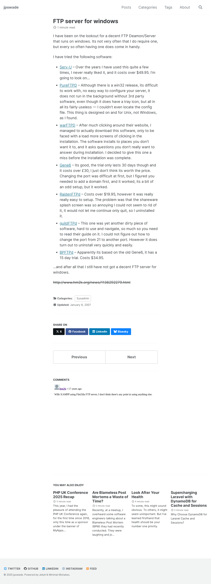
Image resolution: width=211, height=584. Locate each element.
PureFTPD (68, 85)
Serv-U (66, 67)
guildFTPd (68, 223)
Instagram (73, 568)
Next (131, 357)
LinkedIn (51, 568)
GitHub (32, 568)
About (185, 7)
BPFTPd (66, 252)
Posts (126, 7)
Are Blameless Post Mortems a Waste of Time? (110, 496)
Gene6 (65, 165)
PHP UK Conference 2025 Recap (70, 494)
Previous (79, 357)
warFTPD (67, 125)
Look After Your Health (145, 494)
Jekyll (42, 574)
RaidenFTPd (70, 194)
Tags (168, 7)
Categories (147, 7)
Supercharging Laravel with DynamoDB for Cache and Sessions (189, 499)
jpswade (11, 7)
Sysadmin (83, 298)
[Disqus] (105, 424)
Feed (93, 568)
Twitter (13, 568)
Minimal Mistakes (59, 574)
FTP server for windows (85, 21)
